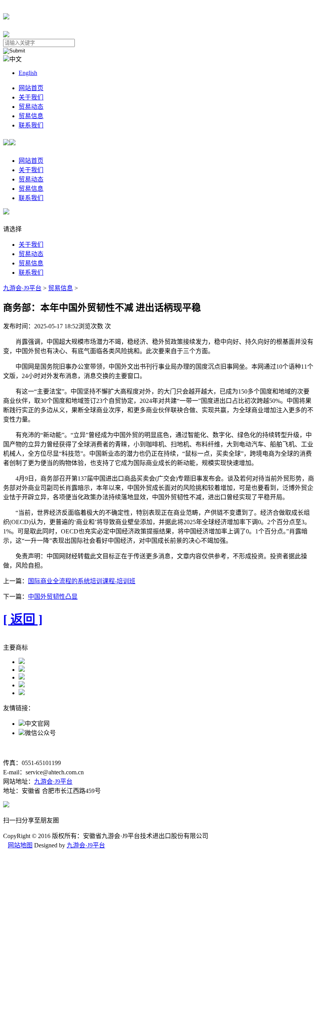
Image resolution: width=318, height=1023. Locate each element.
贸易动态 (31, 106)
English (28, 73)
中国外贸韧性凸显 (53, 596)
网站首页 (31, 88)
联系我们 (31, 125)
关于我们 (31, 97)
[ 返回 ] (23, 619)
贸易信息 (31, 116)
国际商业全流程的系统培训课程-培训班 (81, 581)
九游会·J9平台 (22, 288)
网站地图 (20, 845)
